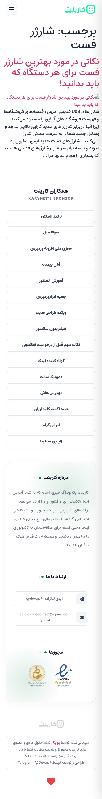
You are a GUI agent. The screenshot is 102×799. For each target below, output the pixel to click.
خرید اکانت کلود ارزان (51, 409)
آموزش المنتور (51, 280)
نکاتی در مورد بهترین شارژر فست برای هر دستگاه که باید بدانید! (51, 73)
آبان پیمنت (51, 264)
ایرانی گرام (51, 425)
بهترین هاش (51, 393)
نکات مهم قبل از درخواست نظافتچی (51, 345)
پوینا (56, 742)
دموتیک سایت (51, 377)
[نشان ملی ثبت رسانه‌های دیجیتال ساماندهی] (37, 677)
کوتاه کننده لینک (51, 361)
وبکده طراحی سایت (51, 312)
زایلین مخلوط (51, 441)
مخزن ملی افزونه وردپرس (51, 248)
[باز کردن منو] (11, 9)
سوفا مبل (51, 232)
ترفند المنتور (51, 216)
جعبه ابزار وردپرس (51, 296)
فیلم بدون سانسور (51, 329)
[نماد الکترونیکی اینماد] (63, 677)
